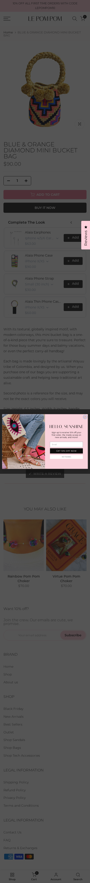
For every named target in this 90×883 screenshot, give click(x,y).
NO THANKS (66, 457)
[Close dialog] (85, 417)
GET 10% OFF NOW (66, 451)
